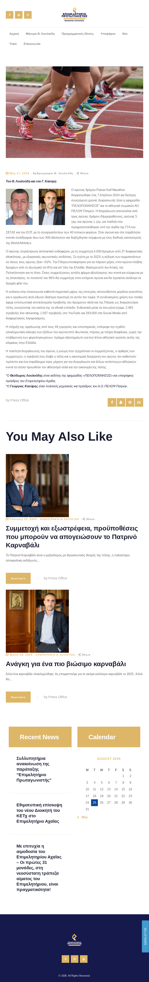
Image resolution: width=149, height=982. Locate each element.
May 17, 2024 (19, 173)
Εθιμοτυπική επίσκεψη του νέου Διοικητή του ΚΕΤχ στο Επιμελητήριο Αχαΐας (39, 813)
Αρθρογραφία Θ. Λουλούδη (53, 173)
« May (83, 817)
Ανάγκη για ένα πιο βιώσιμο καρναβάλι (66, 663)
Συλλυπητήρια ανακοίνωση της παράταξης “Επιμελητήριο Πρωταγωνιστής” (33, 769)
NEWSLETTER (145, 936)
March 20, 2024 (21, 654)
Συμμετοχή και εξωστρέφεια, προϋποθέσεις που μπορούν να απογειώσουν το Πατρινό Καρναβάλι (72, 536)
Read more (18, 578)
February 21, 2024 (23, 519)
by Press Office (17, 400)
